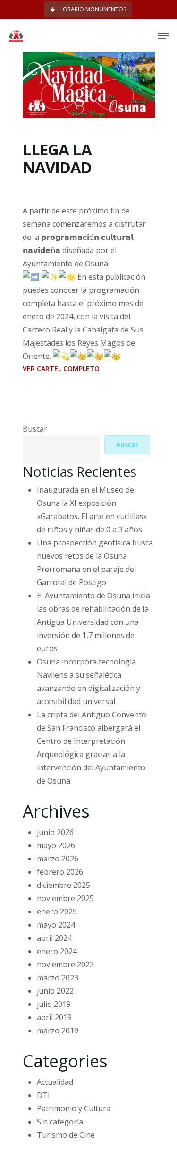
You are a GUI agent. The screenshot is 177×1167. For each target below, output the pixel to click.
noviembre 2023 (65, 964)
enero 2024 (57, 951)
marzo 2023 (57, 977)
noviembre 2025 (65, 898)
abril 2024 (54, 938)
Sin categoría (60, 1121)
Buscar (35, 429)
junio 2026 (55, 832)
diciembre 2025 (63, 885)
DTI (43, 1095)
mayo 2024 (56, 925)
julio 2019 (54, 1004)
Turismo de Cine (66, 1135)
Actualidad (55, 1082)
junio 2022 (55, 991)
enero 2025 (57, 911)
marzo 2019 (57, 1030)
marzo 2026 (57, 858)
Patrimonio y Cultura (73, 1108)
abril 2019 (54, 1017)
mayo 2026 (56, 845)
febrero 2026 (60, 872)
